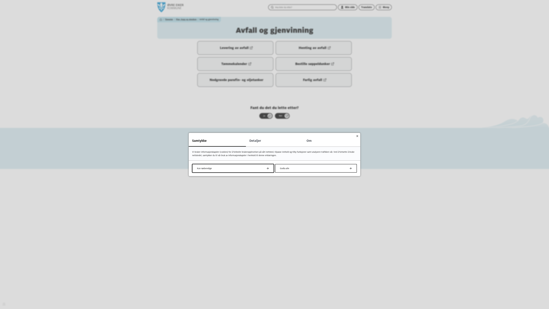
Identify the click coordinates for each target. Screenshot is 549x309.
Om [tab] (309, 140)
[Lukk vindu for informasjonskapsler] (357, 136)
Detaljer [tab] (255, 140)
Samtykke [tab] (199, 140)
